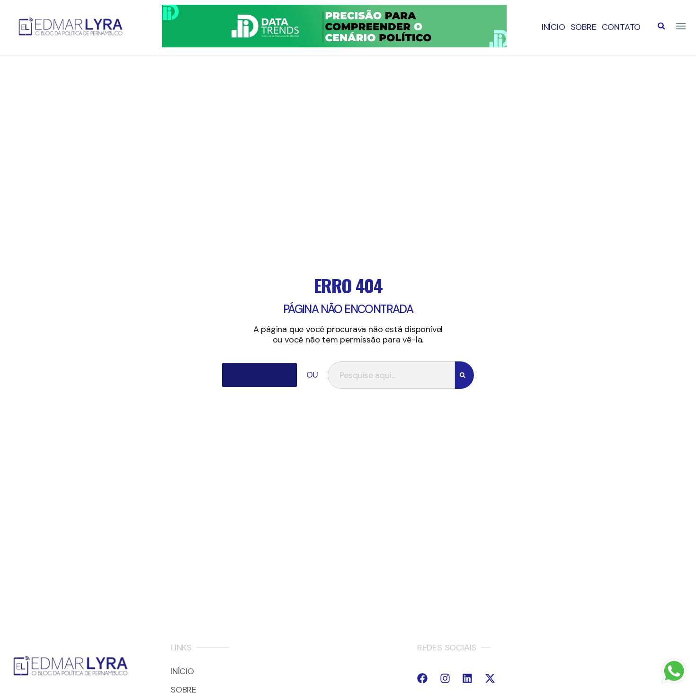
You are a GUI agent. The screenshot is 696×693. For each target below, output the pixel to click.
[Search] (464, 375)
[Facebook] (422, 678)
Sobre (584, 27)
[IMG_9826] (334, 44)
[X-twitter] (490, 678)
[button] (661, 26)
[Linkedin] (467, 678)
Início (553, 27)
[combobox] (391, 375)
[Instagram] (445, 678)
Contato (621, 27)
